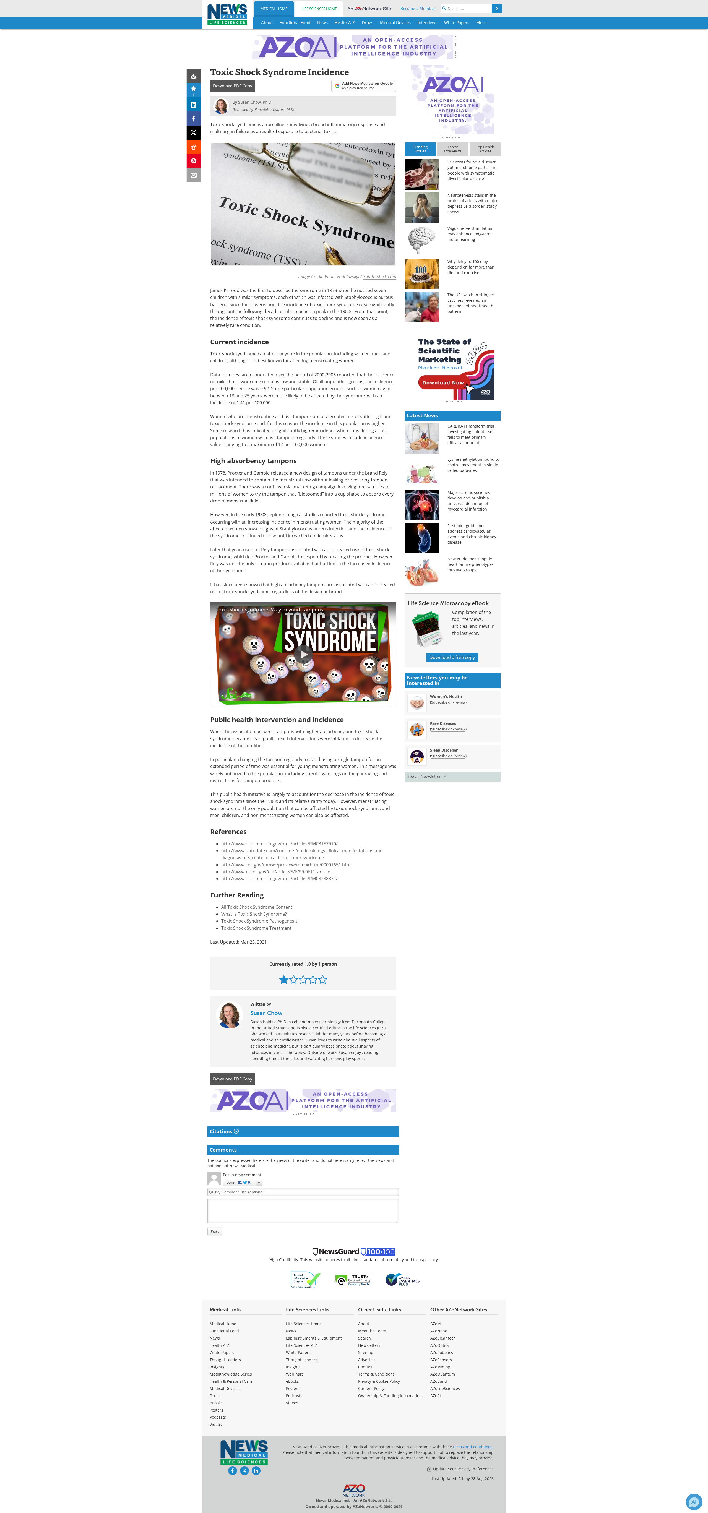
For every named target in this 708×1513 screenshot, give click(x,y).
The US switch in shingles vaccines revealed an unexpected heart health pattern (471, 303)
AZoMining (440, 1366)
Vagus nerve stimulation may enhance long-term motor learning (469, 234)
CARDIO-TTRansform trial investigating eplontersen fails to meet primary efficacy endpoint (471, 434)
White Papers (222, 1352)
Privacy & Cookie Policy (379, 1381)
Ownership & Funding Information (390, 1395)
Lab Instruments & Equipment (314, 1338)
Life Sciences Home (319, 8)
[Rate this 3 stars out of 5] (303, 979)
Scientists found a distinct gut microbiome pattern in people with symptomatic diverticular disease (471, 170)
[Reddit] (194, 147)
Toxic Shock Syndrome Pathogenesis (259, 921)
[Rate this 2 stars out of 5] (293, 979)
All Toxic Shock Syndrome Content (256, 907)
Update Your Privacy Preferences (463, 1469)
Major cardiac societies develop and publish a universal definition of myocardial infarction (468, 501)
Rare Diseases (443, 723)
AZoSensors (441, 1359)
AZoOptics (439, 1345)
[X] (194, 133)
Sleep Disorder (444, 750)
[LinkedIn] (194, 104)
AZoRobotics (441, 1352)
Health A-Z (219, 1345)
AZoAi (435, 1395)
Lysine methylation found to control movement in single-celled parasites (473, 465)
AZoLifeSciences (445, 1388)
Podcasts (218, 1417)
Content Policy (371, 1388)
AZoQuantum (442, 1374)
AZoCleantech (443, 1338)
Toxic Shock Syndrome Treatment (256, 928)
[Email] (194, 175)
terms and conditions (473, 1446)
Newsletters (369, 1345)
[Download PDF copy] (194, 76)
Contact (365, 1366)
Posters (216, 1410)
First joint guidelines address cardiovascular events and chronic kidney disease (471, 534)
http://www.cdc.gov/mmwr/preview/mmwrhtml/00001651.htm (286, 865)
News (215, 1338)
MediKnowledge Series (231, 1374)
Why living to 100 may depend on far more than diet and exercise (470, 267)
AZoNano (438, 1331)
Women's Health (446, 696)
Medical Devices (225, 1388)
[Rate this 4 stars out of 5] (313, 979)
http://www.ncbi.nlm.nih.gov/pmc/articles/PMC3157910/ (279, 844)
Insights (217, 1366)
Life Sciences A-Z (301, 1345)
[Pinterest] (194, 161)
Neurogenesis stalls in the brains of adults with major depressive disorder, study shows (472, 203)
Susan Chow (266, 1013)
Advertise (367, 1359)
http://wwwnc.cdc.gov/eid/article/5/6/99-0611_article (275, 872)
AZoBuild (438, 1381)
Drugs (215, 1395)
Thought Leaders (225, 1359)
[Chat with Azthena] (694, 1502)
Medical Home (274, 8)
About (363, 1323)
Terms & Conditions (376, 1374)
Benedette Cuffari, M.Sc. (275, 109)
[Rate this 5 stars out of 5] (322, 979)
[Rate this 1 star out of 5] (284, 979)
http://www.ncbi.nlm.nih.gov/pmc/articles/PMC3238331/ (279, 879)
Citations (222, 1131)
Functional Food (224, 1331)
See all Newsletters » (426, 776)
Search (364, 1338)
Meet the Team (372, 1331)
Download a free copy (452, 657)
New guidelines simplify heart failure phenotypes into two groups (470, 564)
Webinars (295, 1374)
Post (214, 1231)
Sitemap (365, 1352)
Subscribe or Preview (448, 702)
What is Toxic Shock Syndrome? (254, 914)
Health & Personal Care (231, 1381)
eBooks (216, 1402)
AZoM (435, 1323)
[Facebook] (194, 118)
